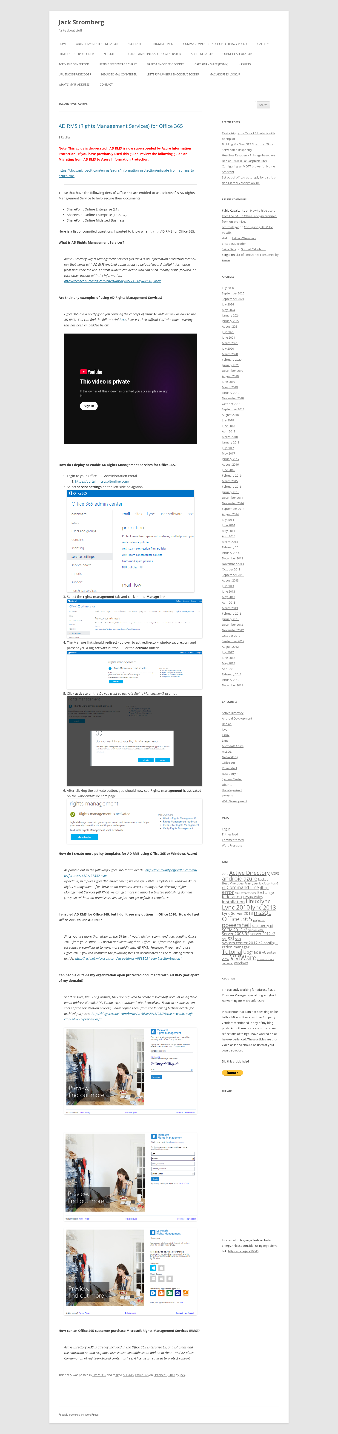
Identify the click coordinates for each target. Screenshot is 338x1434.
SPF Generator (201, 54)
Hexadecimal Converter (119, 74)
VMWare (243, 957)
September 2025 (233, 293)
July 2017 (228, 448)
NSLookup (111, 54)
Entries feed (230, 834)
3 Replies (65, 137)
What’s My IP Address (74, 84)
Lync (225, 740)
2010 (225, 874)
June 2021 (228, 337)
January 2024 (230, 315)
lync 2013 (263, 907)
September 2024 (233, 299)
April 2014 (228, 536)
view (225, 958)
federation (232, 896)
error (228, 892)
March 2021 (230, 343)
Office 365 (99, 1375)
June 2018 (228, 426)
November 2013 (233, 564)
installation (233, 901)
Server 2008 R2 (235, 933)
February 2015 (231, 486)
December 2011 (232, 685)
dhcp (264, 887)
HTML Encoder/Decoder (76, 54)
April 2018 (228, 431)
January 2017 (230, 459)
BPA (262, 883)
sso (238, 938)
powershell (236, 925)
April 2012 (228, 669)
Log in (226, 829)
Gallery (263, 44)
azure (250, 878)
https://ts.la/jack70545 (243, 1251)
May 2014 (228, 531)
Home (63, 44)
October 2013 (231, 569)
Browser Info (163, 44)
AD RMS (128, 1375)
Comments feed (233, 840)
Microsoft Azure (232, 746)
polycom (259, 920)
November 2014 (233, 503)
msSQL (227, 751)
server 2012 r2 (262, 933)
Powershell (229, 768)
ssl (231, 938)
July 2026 (228, 288)
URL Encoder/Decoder (75, 74)
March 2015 (230, 481)
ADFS (275, 873)
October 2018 (231, 404)
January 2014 (230, 553)
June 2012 (228, 658)
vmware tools (265, 959)
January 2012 (230, 680)
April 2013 (228, 602)
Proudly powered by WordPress (79, 1415)
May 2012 (228, 663)
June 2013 (228, 591)
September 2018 (233, 409)
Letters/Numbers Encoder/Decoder (173, 74)
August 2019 (230, 376)
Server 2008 (256, 930)
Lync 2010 (236, 907)
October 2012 (231, 635)
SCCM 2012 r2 (234, 929)
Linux (225, 735)
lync (265, 901)
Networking (230, 757)
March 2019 (230, 387)
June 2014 (228, 525)
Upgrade (252, 952)
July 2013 (228, 586)
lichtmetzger (230, 227)
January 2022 (230, 321)
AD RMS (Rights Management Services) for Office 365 (121, 125)
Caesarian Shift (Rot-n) (211, 64)
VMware (227, 796)
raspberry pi (262, 925)
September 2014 (233, 509)
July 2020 (228, 348)
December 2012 (232, 624)
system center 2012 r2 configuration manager (250, 944)
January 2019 (230, 393)
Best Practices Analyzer (240, 883)
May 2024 (228, 310)
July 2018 (228, 420)
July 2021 (228, 332)
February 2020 (231, 359)
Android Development (237, 718)
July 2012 (228, 652)
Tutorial (232, 951)
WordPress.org (232, 845)
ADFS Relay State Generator (96, 44)
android (232, 878)
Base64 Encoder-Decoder (165, 64)
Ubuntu (227, 785)
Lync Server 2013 (237, 913)
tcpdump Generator (74, 64)
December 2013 (232, 558)
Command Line (242, 887)
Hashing (244, 64)
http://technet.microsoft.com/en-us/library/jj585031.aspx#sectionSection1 (128, 958)
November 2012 (233, 630)
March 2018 (230, 437)
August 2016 (230, 464)
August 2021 (230, 326)
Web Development (234, 801)
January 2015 (230, 492)
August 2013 (230, 580)
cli (224, 887)
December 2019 (232, 371)
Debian (227, 724)
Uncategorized (232, 790)
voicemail (227, 963)
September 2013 (233, 575)
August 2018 (230, 415)
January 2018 (230, 442)
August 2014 (230, 514)
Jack (182, 1375)
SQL (224, 939)
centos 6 (272, 883)
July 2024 (228, 304)
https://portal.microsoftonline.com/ (102, 481)
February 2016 (231, 475)
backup (263, 879)
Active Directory (232, 713)
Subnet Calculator (237, 54)
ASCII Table (135, 44)
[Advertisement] (250, 1168)
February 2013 (231, 613)
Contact (106, 84)
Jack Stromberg (81, 22)
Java (224, 729)
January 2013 (230, 619)
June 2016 (228, 470)
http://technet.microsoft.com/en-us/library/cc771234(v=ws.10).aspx (112, 281)
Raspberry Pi (230, 774)
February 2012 (231, 674)
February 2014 (231, 547)
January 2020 (230, 365)
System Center (232, 779)
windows (241, 963)
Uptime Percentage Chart (118, 64)
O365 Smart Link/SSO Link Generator (154, 54)
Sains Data (229, 249)
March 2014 (230, 542)
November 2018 (233, 398)
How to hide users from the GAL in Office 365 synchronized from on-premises (249, 216)
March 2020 (230, 354)
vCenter (269, 952)
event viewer (248, 893)
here (123, 319)
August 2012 (230, 647)
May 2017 (228, 453)
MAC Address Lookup (224, 74)
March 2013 (230, 608)
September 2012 (233, 641)
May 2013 (228, 597)
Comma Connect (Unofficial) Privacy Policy (215, 44)
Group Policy (253, 897)
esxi (237, 893)
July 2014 (228, 520)
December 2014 (232, 497)
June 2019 (228, 382)
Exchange (265, 892)
